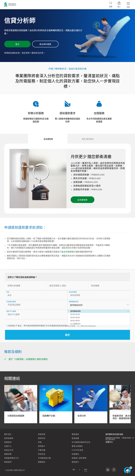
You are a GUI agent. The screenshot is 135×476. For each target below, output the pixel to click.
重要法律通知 (77, 446)
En (74, 469)
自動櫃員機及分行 (11, 458)
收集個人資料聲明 (79, 458)
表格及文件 (8, 450)
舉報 (40, 442)
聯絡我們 (8, 462)
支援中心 (8, 446)
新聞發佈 (8, 442)
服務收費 (8, 454)
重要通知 (75, 434)
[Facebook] (114, 469)
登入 (119, 7)
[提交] (67, 35)
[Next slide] (126, 138)
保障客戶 (41, 446)
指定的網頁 (67, 252)
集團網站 (41, 462)
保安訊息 (41, 454)
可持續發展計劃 (44, 458)
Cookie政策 (77, 450)
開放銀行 (75, 462)
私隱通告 (75, 454)
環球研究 (41, 438)
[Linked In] (107, 469)
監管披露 (75, 438)
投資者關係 (8, 438)
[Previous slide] (8, 138)
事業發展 (41, 434)
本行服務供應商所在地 (81, 442)
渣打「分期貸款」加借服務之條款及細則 (28, 359)
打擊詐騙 (41, 450)
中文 (85, 469)
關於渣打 (8, 434)
